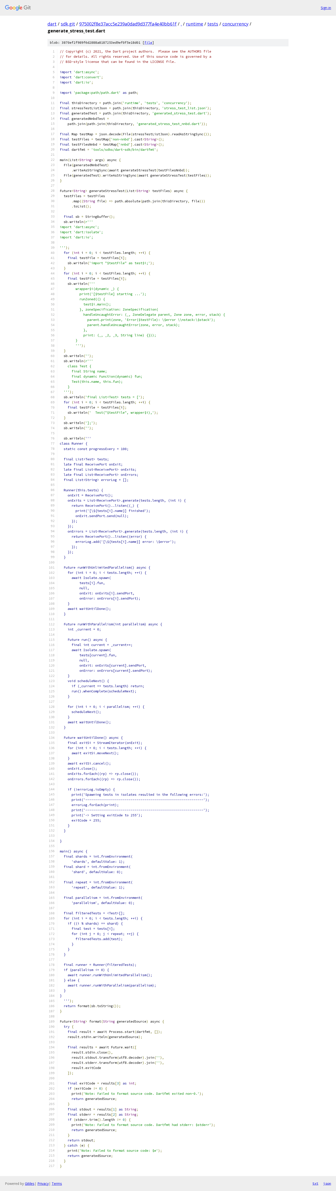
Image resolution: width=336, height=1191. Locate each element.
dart (52, 24)
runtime (194, 24)
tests (212, 24)
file (148, 43)
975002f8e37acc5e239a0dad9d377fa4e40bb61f (128, 24)
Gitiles (29, 1183)
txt (315, 1183)
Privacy (43, 1183)
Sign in (326, 7)
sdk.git (68, 24)
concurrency (235, 24)
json (327, 1183)
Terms (57, 1183)
